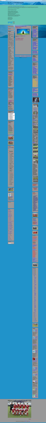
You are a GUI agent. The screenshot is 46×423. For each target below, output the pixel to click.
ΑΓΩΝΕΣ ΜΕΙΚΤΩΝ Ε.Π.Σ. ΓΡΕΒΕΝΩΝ (35, 344)
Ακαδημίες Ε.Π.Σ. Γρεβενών (10, 211)
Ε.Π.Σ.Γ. (18, 36)
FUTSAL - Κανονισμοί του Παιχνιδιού (35, 261)
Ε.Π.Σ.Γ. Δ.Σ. (9, 235)
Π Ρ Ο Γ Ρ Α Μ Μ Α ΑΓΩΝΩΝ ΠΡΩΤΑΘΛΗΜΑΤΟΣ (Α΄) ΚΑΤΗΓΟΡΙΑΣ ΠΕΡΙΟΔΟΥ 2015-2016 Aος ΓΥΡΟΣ (35, 70)
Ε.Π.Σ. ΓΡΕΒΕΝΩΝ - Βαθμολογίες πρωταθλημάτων (35, 281)
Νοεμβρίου (35, 312)
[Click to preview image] (16, 6)
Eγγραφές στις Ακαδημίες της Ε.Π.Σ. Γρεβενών (36, 396)
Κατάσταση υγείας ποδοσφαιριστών (35, 90)
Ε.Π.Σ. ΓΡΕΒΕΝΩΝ (11, 196)
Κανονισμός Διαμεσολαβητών (34, 254)
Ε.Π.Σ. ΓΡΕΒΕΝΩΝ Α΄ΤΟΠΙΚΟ (10, 223)
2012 (34, 272)
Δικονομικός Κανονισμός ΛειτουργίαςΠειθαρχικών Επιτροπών (34, 256)
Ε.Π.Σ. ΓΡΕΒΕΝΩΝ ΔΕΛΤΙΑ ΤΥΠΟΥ (10, 227)
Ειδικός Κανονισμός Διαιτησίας (35, 250)
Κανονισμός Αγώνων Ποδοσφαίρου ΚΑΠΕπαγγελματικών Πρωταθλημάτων (35, 238)
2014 (34, 270)
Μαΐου (34, 319)
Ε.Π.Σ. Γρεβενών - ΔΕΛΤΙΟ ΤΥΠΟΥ (35, 278)
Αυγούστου (35, 316)
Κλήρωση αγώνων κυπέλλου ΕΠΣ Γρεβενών (36, 330)
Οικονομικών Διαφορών (35, 258)
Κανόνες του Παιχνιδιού (34, 247)
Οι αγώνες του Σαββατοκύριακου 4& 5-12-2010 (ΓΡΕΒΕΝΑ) (35, 306)
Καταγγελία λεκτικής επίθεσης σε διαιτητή (36, 389)
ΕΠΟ (8, 236)
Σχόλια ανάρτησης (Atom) (24, 57)
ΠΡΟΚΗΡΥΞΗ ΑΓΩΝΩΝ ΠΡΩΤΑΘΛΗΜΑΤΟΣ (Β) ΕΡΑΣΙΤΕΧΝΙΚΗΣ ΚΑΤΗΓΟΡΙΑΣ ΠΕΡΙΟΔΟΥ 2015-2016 (35, 45)
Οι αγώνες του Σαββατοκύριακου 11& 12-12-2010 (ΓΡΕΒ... (35, 293)
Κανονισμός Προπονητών (34, 251)
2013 (34, 271)
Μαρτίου (35, 321)
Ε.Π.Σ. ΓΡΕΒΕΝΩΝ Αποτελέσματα (10, 225)
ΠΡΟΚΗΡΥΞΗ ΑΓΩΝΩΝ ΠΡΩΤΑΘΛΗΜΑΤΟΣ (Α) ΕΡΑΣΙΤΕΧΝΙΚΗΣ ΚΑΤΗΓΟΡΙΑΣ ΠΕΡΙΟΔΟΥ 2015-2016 (35, 33)
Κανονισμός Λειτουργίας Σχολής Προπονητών (35, 253)
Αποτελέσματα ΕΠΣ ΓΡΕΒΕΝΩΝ (36, 375)
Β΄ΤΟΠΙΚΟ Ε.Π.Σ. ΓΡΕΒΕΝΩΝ (10, 215)
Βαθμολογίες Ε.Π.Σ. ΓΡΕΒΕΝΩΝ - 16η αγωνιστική (36, 351)
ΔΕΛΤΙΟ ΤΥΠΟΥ (35, 302)
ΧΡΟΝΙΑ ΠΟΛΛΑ (18, 27)
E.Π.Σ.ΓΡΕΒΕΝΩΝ (16, 3)
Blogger (29, 421)
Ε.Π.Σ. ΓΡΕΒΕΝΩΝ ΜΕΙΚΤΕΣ (10, 233)
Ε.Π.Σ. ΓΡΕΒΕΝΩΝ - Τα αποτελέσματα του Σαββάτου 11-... (35, 288)
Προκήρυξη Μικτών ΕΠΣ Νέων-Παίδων (35, 52)
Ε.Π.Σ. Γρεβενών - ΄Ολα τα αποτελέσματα (35, 284)
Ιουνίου (35, 318)
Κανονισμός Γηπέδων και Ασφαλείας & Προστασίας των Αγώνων (35, 246)
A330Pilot (26, 421)
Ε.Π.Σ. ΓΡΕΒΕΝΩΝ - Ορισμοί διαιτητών (35, 299)
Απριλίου (35, 320)
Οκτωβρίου (35, 313)
